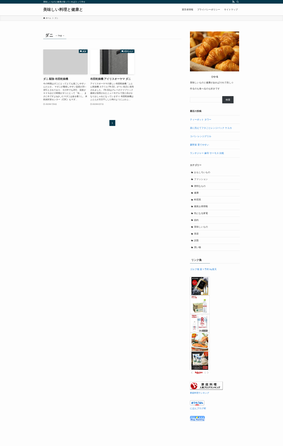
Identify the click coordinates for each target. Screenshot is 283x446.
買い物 (197, 247)
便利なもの (200, 186)
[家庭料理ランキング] (206, 389)
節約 (196, 220)
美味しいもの (201, 226)
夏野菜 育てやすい (199, 144)
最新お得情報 (201, 206)
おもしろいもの (202, 172)
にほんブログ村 (198, 408)
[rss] (233, 2)
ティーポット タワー (200, 119)
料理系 (197, 199)
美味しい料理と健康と (63, 9)
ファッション (201, 179)
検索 (228, 99)
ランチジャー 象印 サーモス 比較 (207, 153)
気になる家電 (201, 213)
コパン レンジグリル (200, 136)
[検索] (238, 2)
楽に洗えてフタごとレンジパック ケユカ (211, 128)
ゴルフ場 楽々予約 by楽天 (203, 269)
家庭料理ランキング (199, 393)
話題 (196, 240)
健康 (196, 192)
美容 (196, 233)
